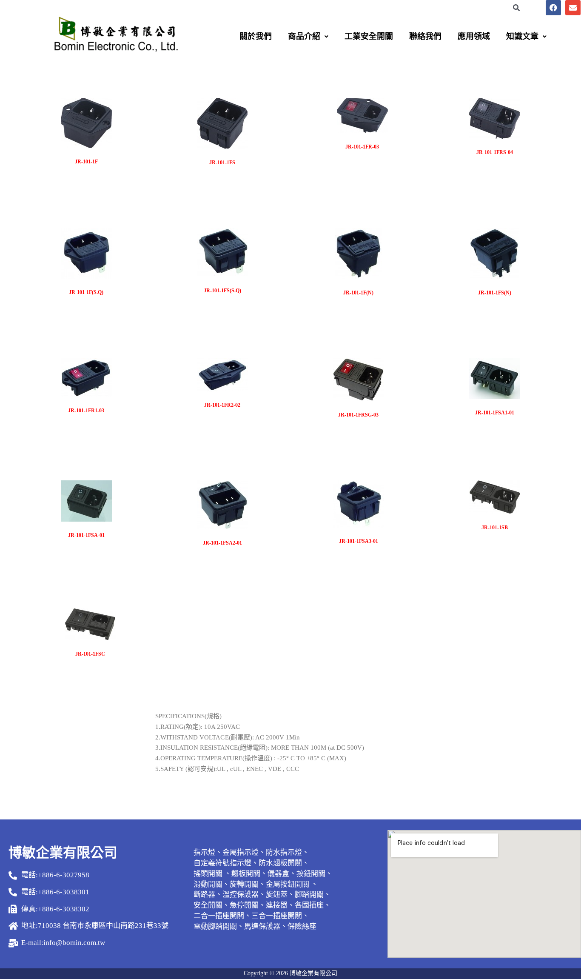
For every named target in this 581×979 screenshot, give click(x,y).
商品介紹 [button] (304, 36)
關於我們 (255, 36)
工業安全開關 (369, 36)
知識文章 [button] (522, 36)
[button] (308, 36)
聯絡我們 (425, 36)
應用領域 (474, 36)
